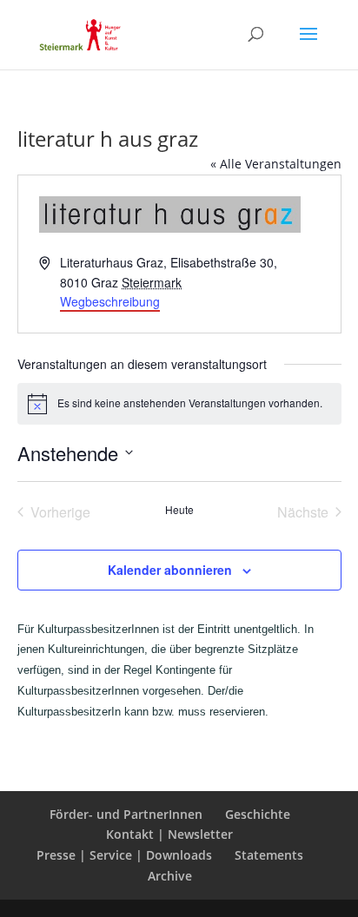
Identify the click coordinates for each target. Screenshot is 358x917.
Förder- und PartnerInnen (126, 814)
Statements (269, 855)
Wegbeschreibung (110, 301)
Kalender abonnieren (170, 569)
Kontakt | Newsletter (169, 834)
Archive (170, 876)
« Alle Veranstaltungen (275, 163)
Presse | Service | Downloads (124, 855)
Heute (179, 510)
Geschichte (257, 814)
